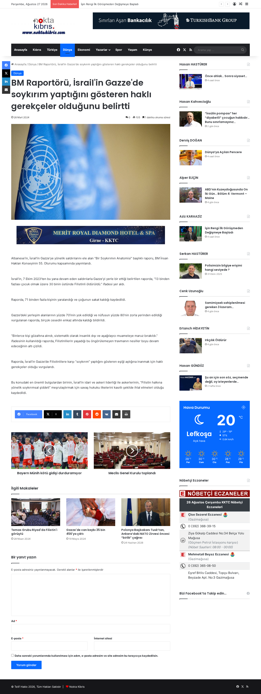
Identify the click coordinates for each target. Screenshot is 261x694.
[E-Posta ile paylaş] (116, 414)
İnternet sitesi (103, 638)
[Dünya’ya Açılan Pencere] (190, 157)
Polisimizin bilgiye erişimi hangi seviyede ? (223, 267)
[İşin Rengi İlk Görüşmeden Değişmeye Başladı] (190, 233)
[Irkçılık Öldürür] (190, 345)
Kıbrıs (37, 49)
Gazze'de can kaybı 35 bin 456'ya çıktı (85, 532)
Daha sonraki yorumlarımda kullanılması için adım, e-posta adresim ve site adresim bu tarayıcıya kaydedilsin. (86, 655)
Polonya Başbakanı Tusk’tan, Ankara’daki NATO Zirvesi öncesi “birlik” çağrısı (145, 534)
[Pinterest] (87, 414)
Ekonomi (84, 49)
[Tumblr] (77, 414)
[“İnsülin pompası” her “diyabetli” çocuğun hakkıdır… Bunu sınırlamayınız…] (190, 119)
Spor (118, 49)
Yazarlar (101, 49)
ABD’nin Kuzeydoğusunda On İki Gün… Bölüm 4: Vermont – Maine (226, 193)
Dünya (67, 49)
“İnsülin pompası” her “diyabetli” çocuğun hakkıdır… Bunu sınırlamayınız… (227, 117)
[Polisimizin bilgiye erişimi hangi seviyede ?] (190, 271)
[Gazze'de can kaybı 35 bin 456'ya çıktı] (90, 512)
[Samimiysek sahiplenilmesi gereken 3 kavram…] (190, 308)
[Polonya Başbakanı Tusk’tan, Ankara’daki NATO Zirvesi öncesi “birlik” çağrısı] (145, 512)
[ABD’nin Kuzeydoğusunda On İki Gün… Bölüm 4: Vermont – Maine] (190, 195)
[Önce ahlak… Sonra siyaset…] (190, 81)
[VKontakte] (107, 414)
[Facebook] (6, 65)
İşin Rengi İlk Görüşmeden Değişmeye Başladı (109, 4)
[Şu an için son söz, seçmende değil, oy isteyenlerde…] (190, 383)
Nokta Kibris (77, 686)
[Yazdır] (126, 414)
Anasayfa (20, 49)
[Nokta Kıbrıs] (43, 26)
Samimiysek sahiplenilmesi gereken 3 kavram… (225, 305)
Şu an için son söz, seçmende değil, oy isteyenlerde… (226, 379)
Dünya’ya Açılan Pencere (223, 152)
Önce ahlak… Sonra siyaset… (226, 76)
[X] (6, 73)
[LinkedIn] (67, 414)
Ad (14, 621)
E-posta (17, 638)
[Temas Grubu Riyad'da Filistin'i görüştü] (35, 512)
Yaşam (132, 49)
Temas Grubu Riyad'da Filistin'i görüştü (34, 532)
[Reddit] (97, 414)
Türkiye (52, 49)
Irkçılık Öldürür (216, 340)
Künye (147, 49)
